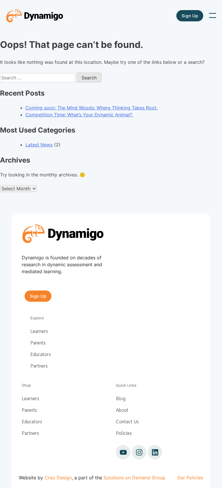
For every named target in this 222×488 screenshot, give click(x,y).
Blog (120, 399)
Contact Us (127, 422)
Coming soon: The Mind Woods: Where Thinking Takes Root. (91, 108)
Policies (124, 433)
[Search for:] (38, 78)
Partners (39, 366)
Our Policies (190, 477)
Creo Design (58, 477)
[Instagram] (139, 452)
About (122, 410)
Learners (39, 331)
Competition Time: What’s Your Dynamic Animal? (79, 115)
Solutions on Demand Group (134, 477)
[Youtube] (123, 452)
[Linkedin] (155, 452)
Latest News (39, 145)
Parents (38, 343)
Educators (40, 354)
